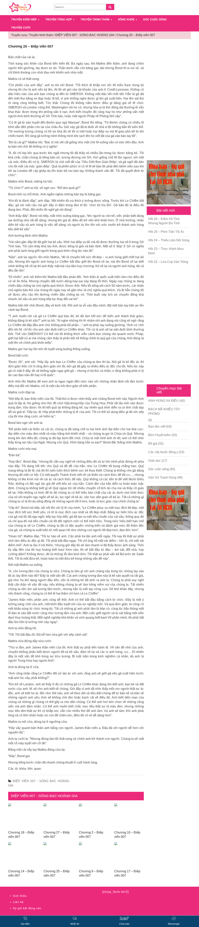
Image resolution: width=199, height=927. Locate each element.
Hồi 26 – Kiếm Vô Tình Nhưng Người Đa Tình (164, 221)
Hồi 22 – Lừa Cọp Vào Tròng (168, 261)
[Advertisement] (169, 100)
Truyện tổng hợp (59, 19)
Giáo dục (154, 460)
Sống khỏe (126, 19)
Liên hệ (18, 902)
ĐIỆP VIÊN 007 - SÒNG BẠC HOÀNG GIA (44, 796)
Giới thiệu (20, 895)
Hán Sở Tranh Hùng (162, 477)
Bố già (152, 443)
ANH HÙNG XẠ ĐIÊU (163, 400)
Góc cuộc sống (155, 19)
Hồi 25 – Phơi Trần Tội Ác (166, 231)
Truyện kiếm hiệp (24, 19)
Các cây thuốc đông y (163, 452)
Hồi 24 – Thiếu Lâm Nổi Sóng (168, 240)
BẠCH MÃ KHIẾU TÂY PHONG (164, 411)
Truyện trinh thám (95, 19)
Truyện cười (20, 27)
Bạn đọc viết (156, 426)
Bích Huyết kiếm (159, 435)
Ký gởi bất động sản (27, 908)
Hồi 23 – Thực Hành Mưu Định (166, 251)
